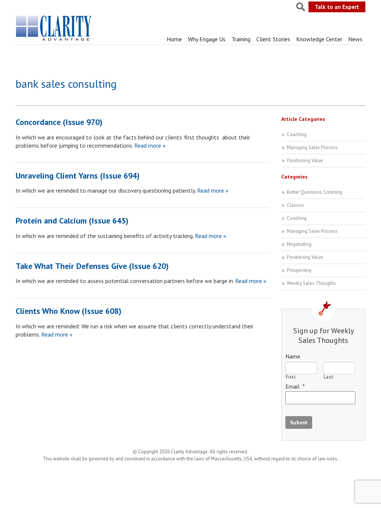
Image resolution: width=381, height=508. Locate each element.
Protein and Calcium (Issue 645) (72, 220)
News (355, 39)
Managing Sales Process (312, 147)
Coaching (297, 134)
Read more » (149, 145)
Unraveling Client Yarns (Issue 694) (78, 175)
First (290, 376)
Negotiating (299, 244)
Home (174, 39)
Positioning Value (305, 160)
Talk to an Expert (337, 6)
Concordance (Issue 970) (59, 122)
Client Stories (273, 39)
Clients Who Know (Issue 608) (68, 311)
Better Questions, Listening (314, 192)
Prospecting (299, 270)
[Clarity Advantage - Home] (54, 40)
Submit (299, 422)
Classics (295, 205)
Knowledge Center (319, 39)
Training (240, 39)
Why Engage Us (206, 39)
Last (328, 376)
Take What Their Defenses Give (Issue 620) (92, 266)
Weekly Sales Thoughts (311, 283)
